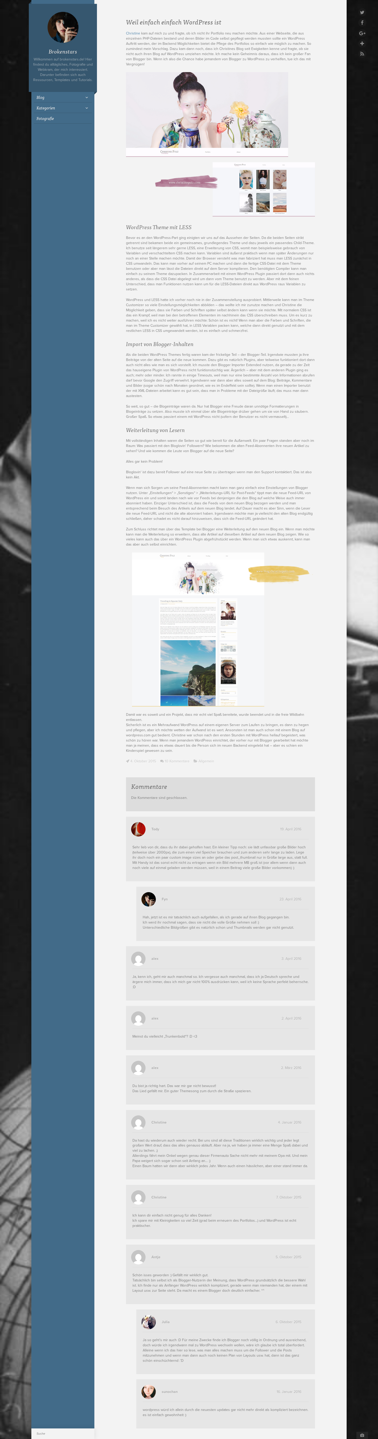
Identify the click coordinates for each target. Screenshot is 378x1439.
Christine (133, 33)
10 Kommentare (177, 761)
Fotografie (45, 118)
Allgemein (206, 761)
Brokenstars (63, 51)
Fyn (165, 899)
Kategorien (46, 107)
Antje (155, 1257)
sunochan (170, 1392)
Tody (155, 829)
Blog (40, 97)
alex (154, 959)
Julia (166, 1322)
